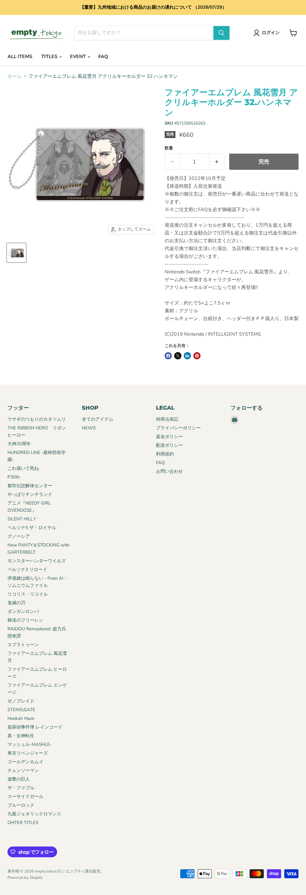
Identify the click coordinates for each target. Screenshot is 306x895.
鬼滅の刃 (16, 603)
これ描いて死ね (23, 468)
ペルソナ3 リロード (27, 570)
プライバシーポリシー (178, 428)
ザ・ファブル (20, 788)
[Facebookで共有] (168, 355)
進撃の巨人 (18, 779)
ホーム (14, 76)
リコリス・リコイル (27, 594)
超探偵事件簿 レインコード (34, 727)
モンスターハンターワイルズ (36, 561)
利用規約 (165, 454)
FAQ (103, 56)
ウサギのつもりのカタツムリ (36, 419)
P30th (13, 477)
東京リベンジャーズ (27, 753)
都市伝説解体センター (29, 486)
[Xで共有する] (177, 355)
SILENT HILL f (21, 519)
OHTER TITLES (22, 823)
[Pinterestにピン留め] (197, 355)
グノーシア (18, 536)
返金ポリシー (169, 437)
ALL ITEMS (19, 56)
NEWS (89, 428)
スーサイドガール (25, 796)
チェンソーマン (23, 770)
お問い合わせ (169, 471)
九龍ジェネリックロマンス (34, 814)
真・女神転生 (20, 736)
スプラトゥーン (23, 645)
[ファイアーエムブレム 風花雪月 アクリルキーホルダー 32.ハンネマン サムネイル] (16, 252)
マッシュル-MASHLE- (29, 744)
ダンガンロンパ (23, 611)
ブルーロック (20, 805)
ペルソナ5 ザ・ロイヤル (31, 528)
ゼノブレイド (20, 701)
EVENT (78, 56)
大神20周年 (19, 444)
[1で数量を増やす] (216, 162)
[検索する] (221, 33)
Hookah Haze (20, 718)
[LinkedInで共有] (187, 355)
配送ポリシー (169, 445)
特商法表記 (167, 419)
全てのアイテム (97, 419)
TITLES (50, 56)
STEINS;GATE (21, 710)
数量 (169, 148)
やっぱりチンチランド (29, 494)
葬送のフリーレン (25, 620)
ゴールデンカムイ (25, 762)
